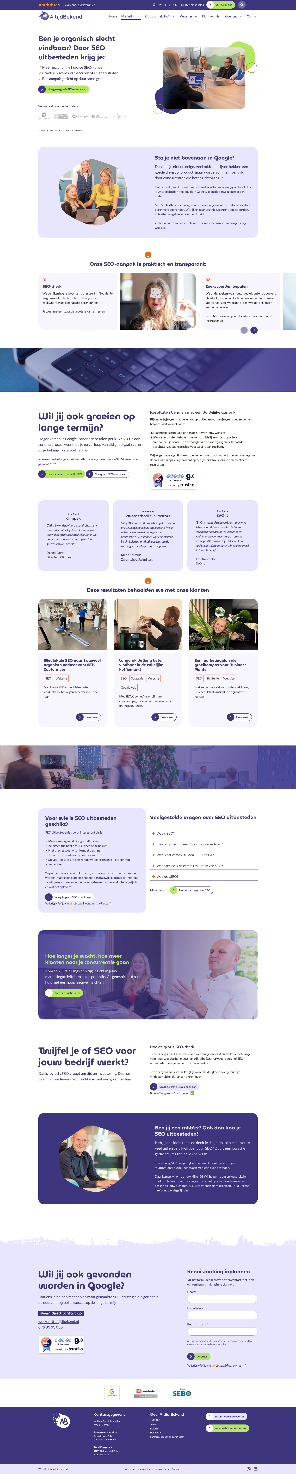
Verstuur (201, 1356)
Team (153, 1423)
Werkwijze (155, 1432)
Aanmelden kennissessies (230, 1428)
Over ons (155, 1419)
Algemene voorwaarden (138, 1468)
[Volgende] (254, 330)
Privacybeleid (244, 1341)
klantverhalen (86, 5)
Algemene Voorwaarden (198, 1344)
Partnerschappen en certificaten (167, 1436)
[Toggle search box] (242, 5)
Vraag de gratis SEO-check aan (177, 1086)
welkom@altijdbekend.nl (58, 1321)
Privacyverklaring (161, 1468)
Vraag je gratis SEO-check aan (72, 897)
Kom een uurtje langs (67, 992)
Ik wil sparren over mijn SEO (65, 474)
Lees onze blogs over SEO (194, 890)
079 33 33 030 (50, 1327)
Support (176, 1468)
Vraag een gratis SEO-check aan (67, 89)
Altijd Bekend (60, 15)
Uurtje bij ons (224, 4)
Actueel (154, 1428)
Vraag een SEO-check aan (110, 474)
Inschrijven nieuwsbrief (229, 1416)
